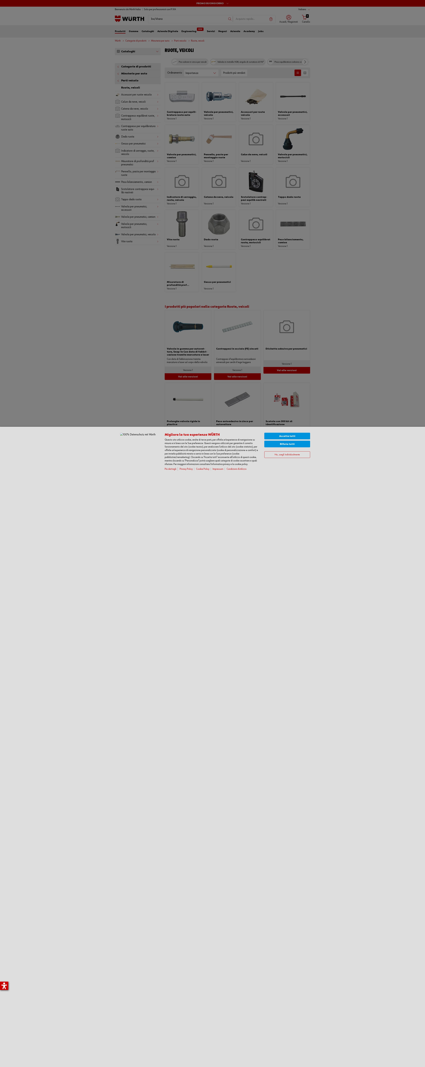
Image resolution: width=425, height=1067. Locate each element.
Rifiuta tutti (287, 444)
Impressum (218, 469)
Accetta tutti (287, 436)
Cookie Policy (202, 469)
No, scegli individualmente (287, 454)
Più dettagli (170, 469)
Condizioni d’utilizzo (237, 469)
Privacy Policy (186, 469)
